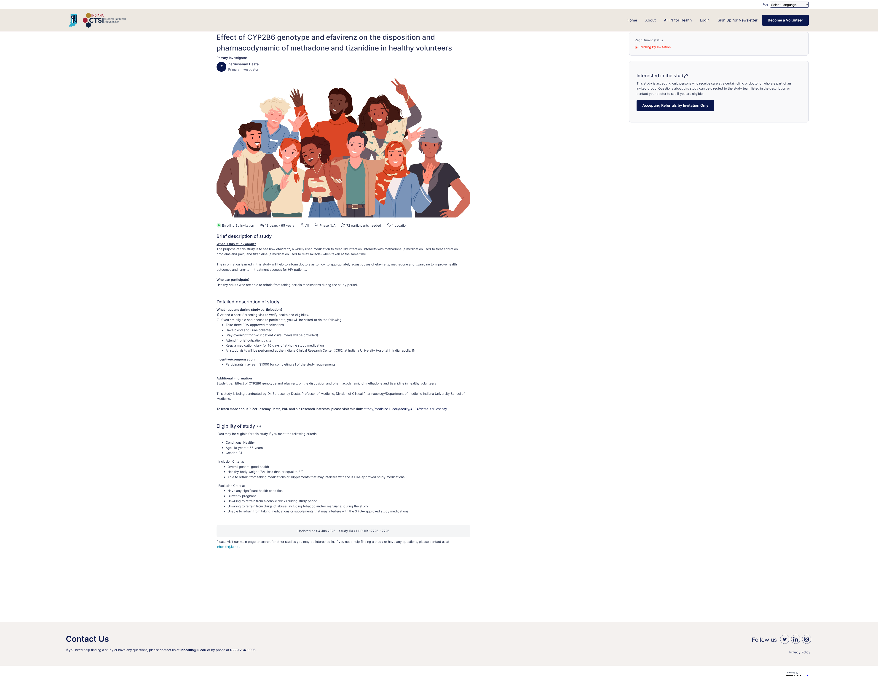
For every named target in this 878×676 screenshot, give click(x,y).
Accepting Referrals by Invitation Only (675, 105)
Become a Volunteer (785, 20)
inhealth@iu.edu (228, 547)
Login (704, 20)
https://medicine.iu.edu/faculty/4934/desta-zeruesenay (405, 409)
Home (632, 20)
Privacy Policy (799, 652)
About (650, 20)
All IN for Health (678, 20)
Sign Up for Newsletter (738, 20)
